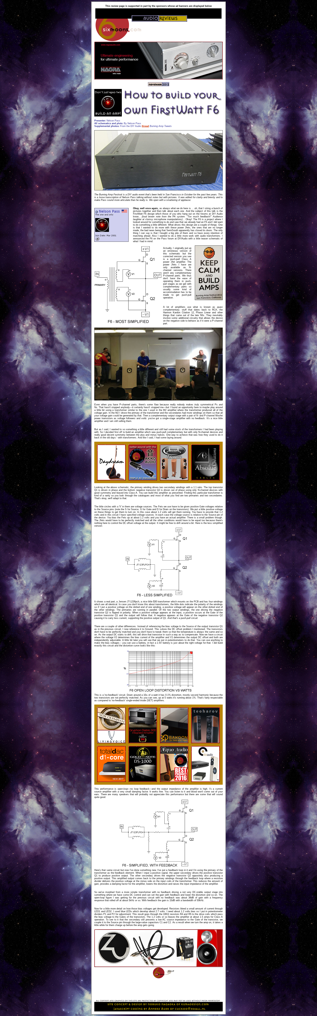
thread (145, 126)
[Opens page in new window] (111, 479)
